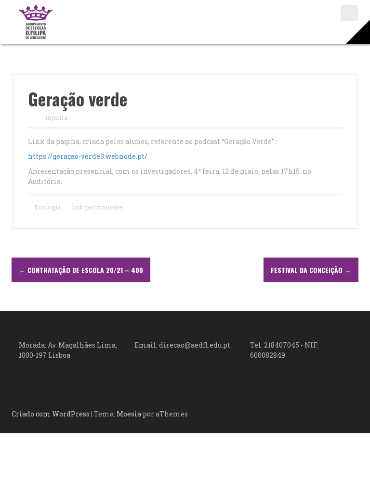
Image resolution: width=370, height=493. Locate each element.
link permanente (96, 207)
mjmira (56, 117)
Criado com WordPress (51, 413)
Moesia (129, 413)
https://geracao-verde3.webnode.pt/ (87, 156)
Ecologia (47, 207)
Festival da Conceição (311, 270)
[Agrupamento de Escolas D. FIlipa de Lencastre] (36, 21)
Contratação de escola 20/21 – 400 (81, 270)
